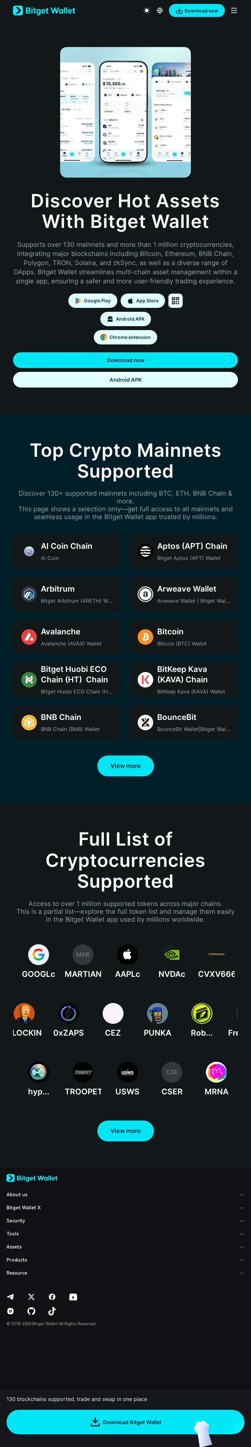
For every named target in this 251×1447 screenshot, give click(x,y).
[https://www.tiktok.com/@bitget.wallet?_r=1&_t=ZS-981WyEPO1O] (52, 1311)
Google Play (97, 300)
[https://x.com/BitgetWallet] (31, 1297)
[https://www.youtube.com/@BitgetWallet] (73, 1297)
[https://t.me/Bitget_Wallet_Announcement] (10, 1297)
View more (125, 765)
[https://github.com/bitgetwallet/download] (31, 1311)
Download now (125, 360)
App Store (147, 300)
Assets (14, 1246)
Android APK (130, 319)
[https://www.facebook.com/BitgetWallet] (52, 1297)
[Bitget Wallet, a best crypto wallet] (44, 10)
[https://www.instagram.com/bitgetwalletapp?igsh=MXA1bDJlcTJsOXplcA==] (10, 1311)
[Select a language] (160, 10)
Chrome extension (130, 337)
